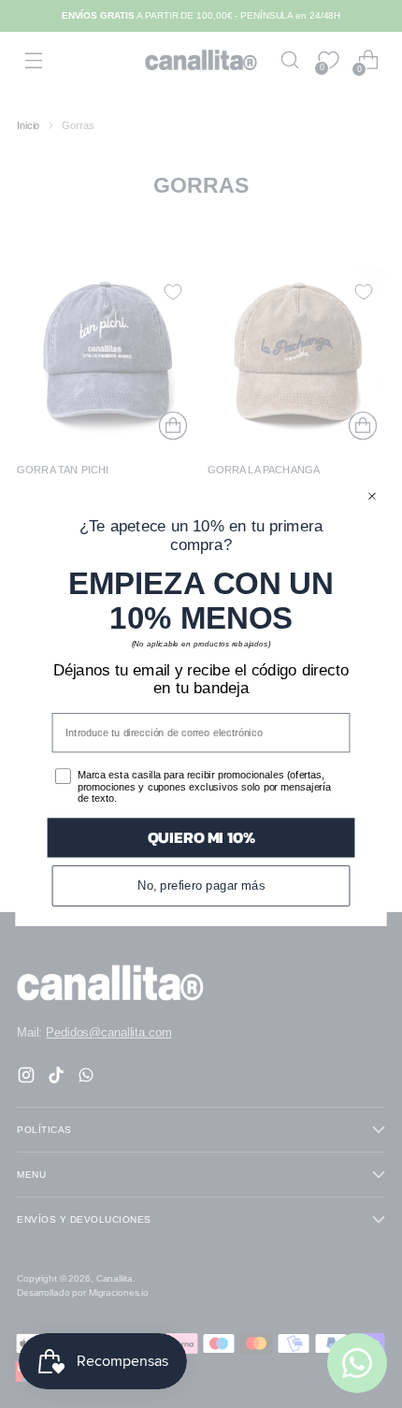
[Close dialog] (372, 496)
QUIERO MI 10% (201, 837)
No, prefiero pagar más (201, 885)
